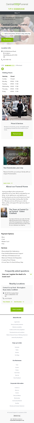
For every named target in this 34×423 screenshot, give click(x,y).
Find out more (17, 134)
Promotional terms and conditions (17, 332)
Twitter (17, 349)
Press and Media (17, 395)
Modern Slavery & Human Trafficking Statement (17, 334)
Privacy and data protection (17, 324)
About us (17, 390)
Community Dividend (17, 400)
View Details (6, 302)
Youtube (17, 352)
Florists (17, 370)
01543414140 (19, 9)
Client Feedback (17, 377)
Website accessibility (17, 327)
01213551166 (7, 59)
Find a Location (17, 309)
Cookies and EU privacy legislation (17, 329)
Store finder (17, 372)
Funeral (17, 367)
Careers (17, 392)
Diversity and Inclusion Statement (17, 406)
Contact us (17, 387)
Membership (17, 398)
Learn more (6, 183)
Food (17, 364)
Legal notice (17, 321)
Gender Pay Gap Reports (17, 337)
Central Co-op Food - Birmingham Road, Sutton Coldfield (14, 289)
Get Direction (18, 302)
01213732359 (8, 298)
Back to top (17, 415)
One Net (17, 403)
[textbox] (17, 419)
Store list (17, 375)
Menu (16, 13)
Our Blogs (17, 355)
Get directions (7, 40)
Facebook (17, 347)
